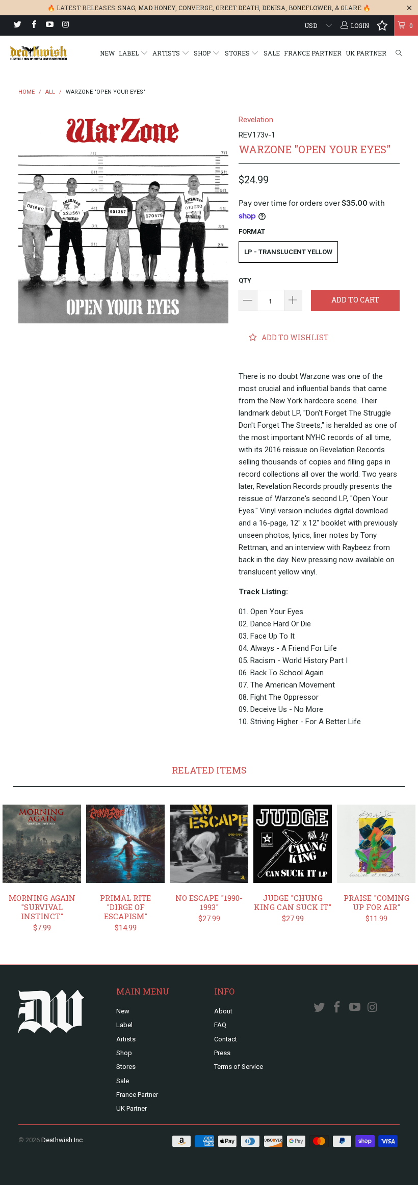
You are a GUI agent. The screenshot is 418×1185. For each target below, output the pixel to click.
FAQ (220, 1025)
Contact (225, 1039)
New (107, 53)
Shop (203, 53)
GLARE (351, 8)
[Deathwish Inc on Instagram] (65, 25)
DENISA (273, 8)
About (223, 1011)
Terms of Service (238, 1066)
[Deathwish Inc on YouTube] (49, 25)
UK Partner (366, 53)
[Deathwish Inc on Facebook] (33, 25)
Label (129, 53)
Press (222, 1053)
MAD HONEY (156, 8)
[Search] (399, 53)
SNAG (126, 8)
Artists (166, 53)
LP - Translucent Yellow (288, 252)
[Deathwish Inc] (38, 53)
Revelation (256, 119)
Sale (272, 53)
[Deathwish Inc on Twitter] (17, 25)
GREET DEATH (237, 8)
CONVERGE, (196, 8)
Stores (238, 53)
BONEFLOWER (310, 8)
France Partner (313, 53)
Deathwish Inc (62, 1140)
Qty (245, 280)
